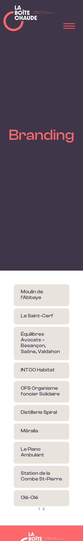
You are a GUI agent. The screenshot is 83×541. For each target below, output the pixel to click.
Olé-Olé (29, 497)
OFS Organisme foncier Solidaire (40, 391)
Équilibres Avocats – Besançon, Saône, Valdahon (40, 342)
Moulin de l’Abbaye (32, 294)
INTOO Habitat (38, 370)
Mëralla (29, 431)
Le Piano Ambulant (32, 452)
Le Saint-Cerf (37, 316)
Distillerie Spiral (39, 412)
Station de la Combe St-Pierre (41, 476)
